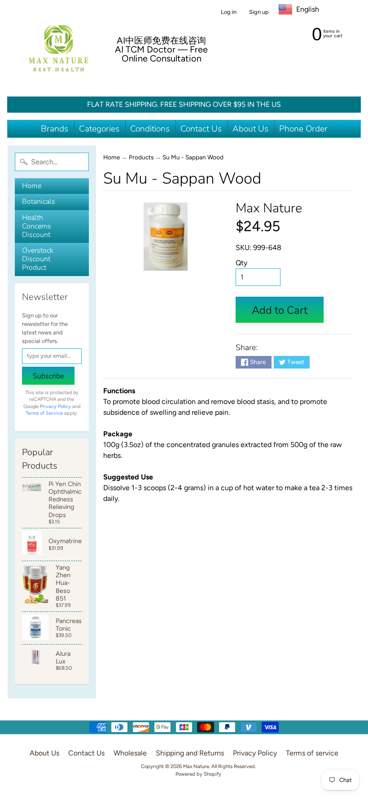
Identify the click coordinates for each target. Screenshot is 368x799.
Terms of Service (44, 413)
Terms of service (312, 753)
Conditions (150, 129)
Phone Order (303, 129)
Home (31, 186)
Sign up (259, 12)
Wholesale (130, 753)
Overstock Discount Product (37, 259)
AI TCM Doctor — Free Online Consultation (161, 54)
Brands (54, 129)
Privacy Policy (55, 406)
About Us (250, 129)
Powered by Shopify (198, 774)
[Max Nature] (58, 48)
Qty (241, 263)
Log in (229, 12)
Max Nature (269, 208)
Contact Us (201, 129)
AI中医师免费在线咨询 (161, 40)
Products (141, 157)
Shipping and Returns (190, 753)
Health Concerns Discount (36, 226)
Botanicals (38, 201)
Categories (99, 129)
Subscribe (48, 376)
